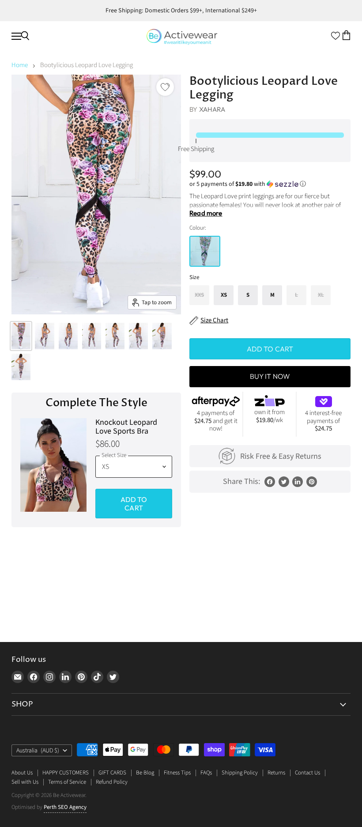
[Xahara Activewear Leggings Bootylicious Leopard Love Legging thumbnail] (21, 336)
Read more (205, 213)
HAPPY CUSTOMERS (65, 773)
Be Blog (145, 773)
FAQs (206, 773)
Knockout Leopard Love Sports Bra (126, 427)
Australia (37, 750)
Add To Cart (134, 503)
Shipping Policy (240, 773)
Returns (276, 773)
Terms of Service (67, 782)
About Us (22, 773)
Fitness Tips (177, 773)
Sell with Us (24, 782)
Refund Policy (112, 782)
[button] (270, 184)
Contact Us (307, 773)
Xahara (212, 109)
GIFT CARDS (112, 773)
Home (19, 65)
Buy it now (270, 376)
